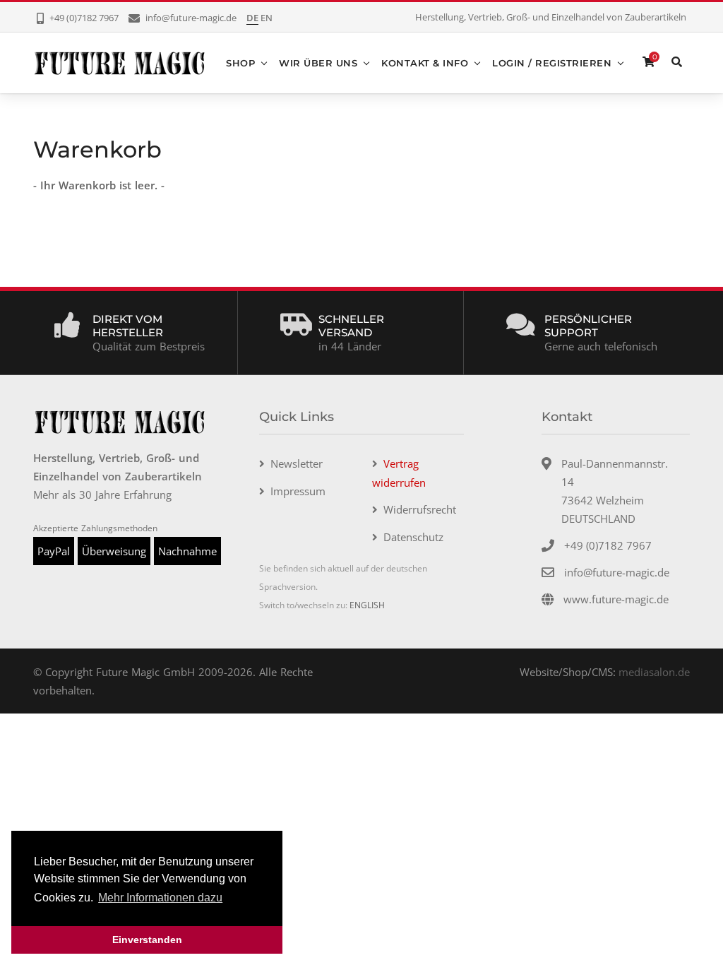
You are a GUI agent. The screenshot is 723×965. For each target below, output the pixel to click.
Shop (240, 63)
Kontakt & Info (424, 63)
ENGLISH (367, 605)
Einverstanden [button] (147, 939)
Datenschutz (413, 537)
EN (267, 17)
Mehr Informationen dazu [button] (160, 898)
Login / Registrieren (551, 63)
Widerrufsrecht (419, 509)
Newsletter (296, 463)
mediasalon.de (654, 672)
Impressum (297, 491)
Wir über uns (318, 63)
